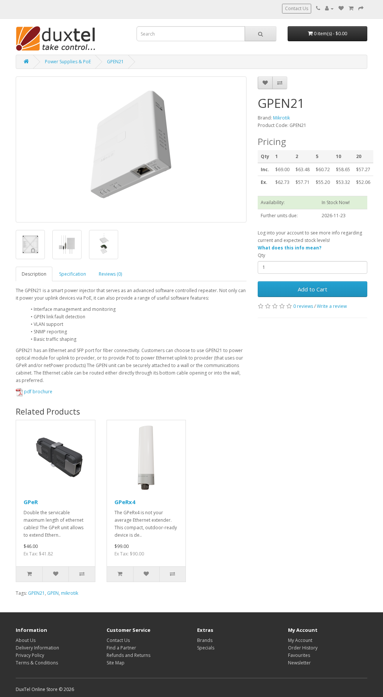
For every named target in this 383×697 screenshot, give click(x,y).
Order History (303, 648)
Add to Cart (312, 289)
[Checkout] (361, 8)
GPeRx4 (124, 502)
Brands (204, 640)
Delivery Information (37, 648)
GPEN (53, 593)
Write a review (332, 306)
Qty (261, 255)
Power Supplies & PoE (68, 61)
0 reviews (303, 306)
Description (34, 274)
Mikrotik (281, 118)
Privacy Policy (30, 655)
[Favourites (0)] (341, 8)
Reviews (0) (110, 274)
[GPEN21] (131, 149)
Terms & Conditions (37, 663)
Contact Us (296, 8)
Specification (72, 274)
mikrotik (69, 593)
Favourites (299, 655)
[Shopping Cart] (351, 8)
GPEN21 (115, 61)
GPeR (31, 502)
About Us (26, 640)
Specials (205, 648)
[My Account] (329, 8)
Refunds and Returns (128, 655)
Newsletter (299, 663)
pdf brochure (37, 391)
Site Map (116, 663)
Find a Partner (121, 648)
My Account (300, 640)
